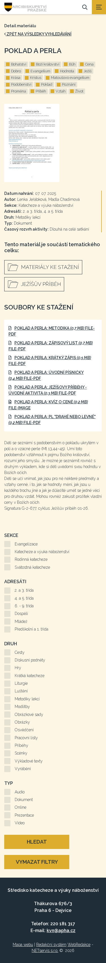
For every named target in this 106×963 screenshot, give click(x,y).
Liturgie (21, 683)
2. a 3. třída (24, 590)
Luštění (21, 691)
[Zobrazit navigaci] (99, 7)
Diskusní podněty (30, 660)
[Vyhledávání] (85, 7)
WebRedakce (79, 944)
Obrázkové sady (29, 714)
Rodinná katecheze (31, 559)
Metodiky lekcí (27, 699)
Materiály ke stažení (50, 267)
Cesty (20, 652)
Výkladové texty (29, 761)
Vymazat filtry (37, 862)
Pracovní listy (26, 738)
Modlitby (22, 706)
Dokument (24, 799)
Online (20, 807)
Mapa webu (23, 944)
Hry (18, 667)
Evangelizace (26, 544)
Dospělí (21, 613)
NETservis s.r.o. (45, 950)
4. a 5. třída (24, 598)
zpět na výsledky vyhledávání (39, 34)
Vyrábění (23, 768)
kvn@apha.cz (61, 930)
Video (20, 823)
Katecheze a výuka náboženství (42, 551)
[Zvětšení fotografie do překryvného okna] (53, 143)
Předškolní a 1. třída (31, 629)
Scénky (21, 753)
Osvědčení (24, 730)
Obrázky (22, 722)
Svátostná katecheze (32, 567)
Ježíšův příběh (41, 284)
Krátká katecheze (29, 675)
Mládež (21, 621)
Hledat (37, 842)
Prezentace (24, 815)
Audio (20, 792)
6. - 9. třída (24, 606)
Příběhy (21, 745)
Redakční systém (51, 944)
